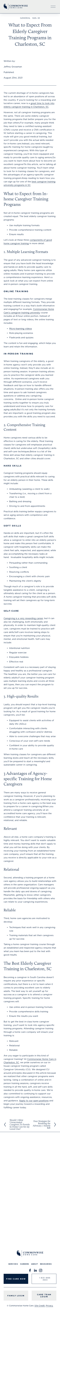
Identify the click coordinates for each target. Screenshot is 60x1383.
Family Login (15, 1296)
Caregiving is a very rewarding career (23, 618)
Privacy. (49, 1306)
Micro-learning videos (20, 328)
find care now (16, 1279)
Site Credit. (39, 1306)
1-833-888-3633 (45, 1279)
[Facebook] (30, 1270)
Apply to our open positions (34, 1100)
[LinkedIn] (35, 1270)
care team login (44, 1296)
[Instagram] (40, 1270)
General (25, 18)
